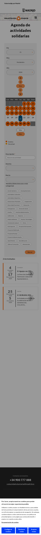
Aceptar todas (34, 530)
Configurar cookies (8, 530)
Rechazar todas (21, 530)
